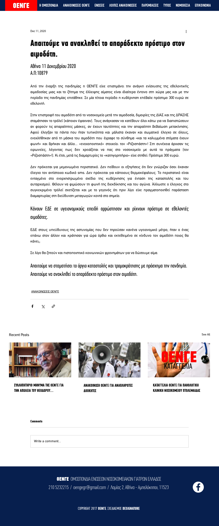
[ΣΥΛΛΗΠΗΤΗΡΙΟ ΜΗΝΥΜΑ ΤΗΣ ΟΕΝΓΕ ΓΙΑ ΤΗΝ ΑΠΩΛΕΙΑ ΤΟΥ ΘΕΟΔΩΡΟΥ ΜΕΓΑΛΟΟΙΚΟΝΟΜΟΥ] (40, 359)
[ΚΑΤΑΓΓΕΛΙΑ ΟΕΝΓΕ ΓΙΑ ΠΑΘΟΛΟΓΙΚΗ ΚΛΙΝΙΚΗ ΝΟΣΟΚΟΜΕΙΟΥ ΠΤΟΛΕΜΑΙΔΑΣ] (179, 359)
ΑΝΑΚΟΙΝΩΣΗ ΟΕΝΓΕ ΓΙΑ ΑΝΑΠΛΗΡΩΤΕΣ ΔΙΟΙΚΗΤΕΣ (108, 388)
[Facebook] (198, 487)
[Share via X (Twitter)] (43, 306)
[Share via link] (53, 306)
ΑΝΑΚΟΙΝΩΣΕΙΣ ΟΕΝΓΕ (45, 291)
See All (206, 334)
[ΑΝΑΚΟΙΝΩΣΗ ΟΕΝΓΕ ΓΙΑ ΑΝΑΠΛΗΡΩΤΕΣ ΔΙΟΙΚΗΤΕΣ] (109, 360)
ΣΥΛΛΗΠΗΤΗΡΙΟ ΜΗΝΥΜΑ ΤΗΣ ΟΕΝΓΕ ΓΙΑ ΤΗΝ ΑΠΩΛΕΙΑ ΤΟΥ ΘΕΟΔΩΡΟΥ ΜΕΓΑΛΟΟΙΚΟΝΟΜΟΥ (39, 388)
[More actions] (186, 31)
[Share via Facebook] (32, 306)
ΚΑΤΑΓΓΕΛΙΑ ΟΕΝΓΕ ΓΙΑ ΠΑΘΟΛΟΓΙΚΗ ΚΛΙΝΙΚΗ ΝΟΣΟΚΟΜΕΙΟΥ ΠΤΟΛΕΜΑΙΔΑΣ (176, 388)
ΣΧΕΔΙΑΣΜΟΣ (115, 508)
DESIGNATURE (131, 508)
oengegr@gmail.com (89, 487)
